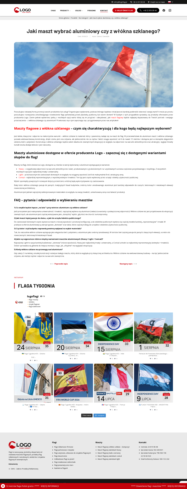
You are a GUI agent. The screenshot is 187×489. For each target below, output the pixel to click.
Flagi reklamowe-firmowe (63, 447)
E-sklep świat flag (124, 10)
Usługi (78, 10)
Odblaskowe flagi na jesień (64, 459)
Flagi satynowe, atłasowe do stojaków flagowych (72, 453)
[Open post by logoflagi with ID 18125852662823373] (33, 332)
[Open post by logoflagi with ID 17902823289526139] (153, 332)
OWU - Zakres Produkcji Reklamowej (24, 469)
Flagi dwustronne (60, 456)
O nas (53, 10)
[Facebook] (163, 11)
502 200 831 (158, 450)
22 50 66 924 (146, 456)
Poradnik (91, 10)
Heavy (21, 169)
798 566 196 (161, 453)
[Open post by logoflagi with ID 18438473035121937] (33, 383)
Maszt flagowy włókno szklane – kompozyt (114, 447)
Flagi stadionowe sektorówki (64, 462)
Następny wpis (126, 264)
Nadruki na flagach (61, 468)
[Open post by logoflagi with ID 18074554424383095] (113, 332)
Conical (22, 177)
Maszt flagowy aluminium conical (110, 456)
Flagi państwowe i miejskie (64, 450)
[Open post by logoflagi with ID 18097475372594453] (153, 383)
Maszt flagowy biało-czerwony (109, 453)
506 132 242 (164, 459)
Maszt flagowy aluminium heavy (109, 450)
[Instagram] (169, 11)
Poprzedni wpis (61, 264)
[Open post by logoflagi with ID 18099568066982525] (73, 332)
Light (21, 174)
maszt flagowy (117, 117)
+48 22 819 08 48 (150, 10)
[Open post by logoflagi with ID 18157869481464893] (113, 383)
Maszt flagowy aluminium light (109, 459)
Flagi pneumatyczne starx (63, 465)
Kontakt (104, 10)
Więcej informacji (110, 486)
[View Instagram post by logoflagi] (51, 349)
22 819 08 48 (153, 447)
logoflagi (33, 315)
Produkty (64, 10)
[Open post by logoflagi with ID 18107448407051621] (73, 383)
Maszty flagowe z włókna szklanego (42, 128)
